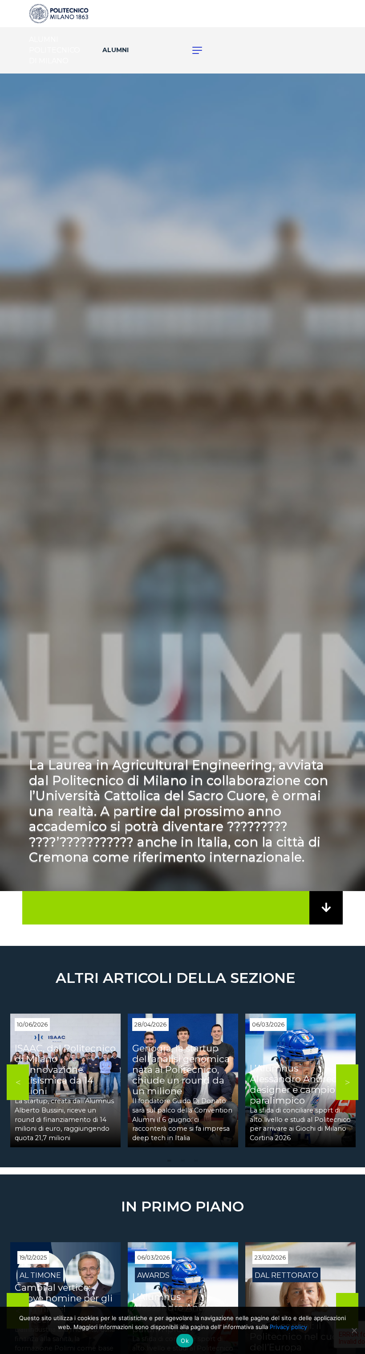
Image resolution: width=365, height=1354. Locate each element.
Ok (185, 1340)
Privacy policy (288, 1326)
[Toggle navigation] (192, 50)
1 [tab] (169, 1160)
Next (347, 1082)
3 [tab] (195, 1160)
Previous (18, 1082)
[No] (353, 1330)
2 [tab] (182, 1160)
